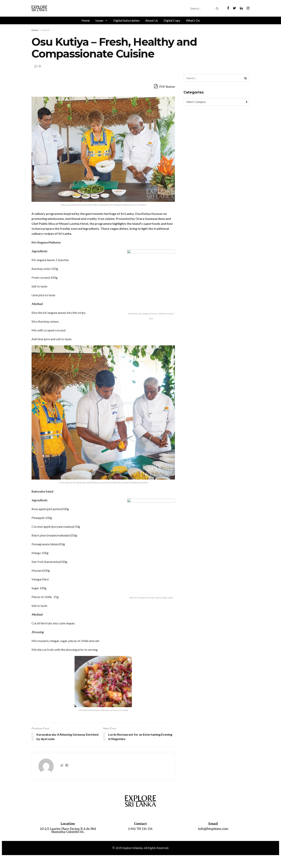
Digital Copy (172, 20)
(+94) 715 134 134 (140, 829)
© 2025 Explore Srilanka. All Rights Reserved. (140, 848)
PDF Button (167, 86)
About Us (151, 20)
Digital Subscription (126, 20)
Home (85, 20)
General (45, 30)
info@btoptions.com (213, 829)
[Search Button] (218, 8)
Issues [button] (99, 20)
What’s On (193, 20)
